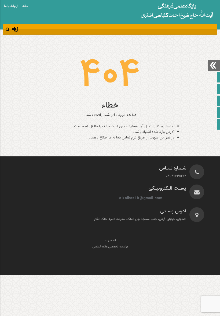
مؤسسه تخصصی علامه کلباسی (110, 246)
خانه (25, 6)
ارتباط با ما (11, 6)
